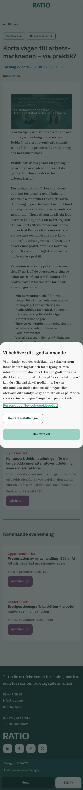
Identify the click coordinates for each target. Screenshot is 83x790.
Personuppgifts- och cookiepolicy (30, 405)
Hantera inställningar (23, 418)
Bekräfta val (41, 434)
